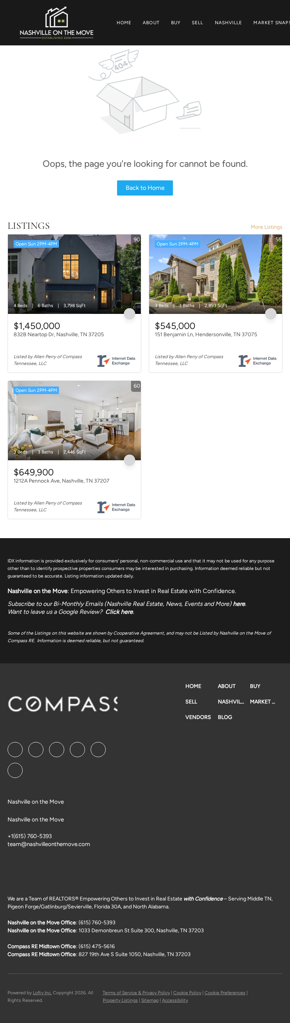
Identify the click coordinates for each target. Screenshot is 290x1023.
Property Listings (120, 1000)
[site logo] (86, 706)
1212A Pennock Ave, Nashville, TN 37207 (62, 481)
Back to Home (145, 187)
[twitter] (56, 749)
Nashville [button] (228, 22)
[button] (56, 23)
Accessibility (175, 1000)
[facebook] (15, 749)
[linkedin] (35, 749)
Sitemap (150, 1000)
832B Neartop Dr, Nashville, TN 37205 (59, 334)
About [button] (151, 22)
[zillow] (77, 749)
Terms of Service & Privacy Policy (136, 992)
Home (124, 22)
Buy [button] (175, 22)
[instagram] (98, 749)
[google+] (15, 770)
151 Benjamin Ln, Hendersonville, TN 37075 (206, 334)
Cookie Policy (187, 992)
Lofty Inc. (42, 992)
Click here (119, 611)
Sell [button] (197, 22)
